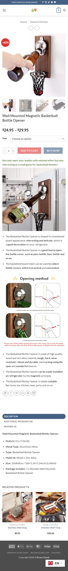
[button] (4, 10)
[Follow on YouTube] (55, 2)
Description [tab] (11, 416)
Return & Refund (40, 553)
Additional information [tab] (18, 421)
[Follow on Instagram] (46, 2)
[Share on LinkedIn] (33, 393)
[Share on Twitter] (16, 393)
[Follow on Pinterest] (52, 2)
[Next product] (30, 27)
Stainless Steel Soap (17, 527)
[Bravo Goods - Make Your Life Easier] (34, 10)
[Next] (60, 65)
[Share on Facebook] (11, 393)
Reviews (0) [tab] (10, 426)
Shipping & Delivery (18, 553)
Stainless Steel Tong (50, 527)
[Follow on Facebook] (43, 2)
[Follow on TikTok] (49, 2)
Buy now (53, 150)
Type (4, 138)
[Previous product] (37, 27)
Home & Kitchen (39, 21)
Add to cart (29, 150)
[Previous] (7, 65)
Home (23, 21)
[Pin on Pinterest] (28, 393)
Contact (56, 553)
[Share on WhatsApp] (5, 393)
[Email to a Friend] (22, 393)
